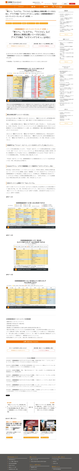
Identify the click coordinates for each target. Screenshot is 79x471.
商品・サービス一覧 (34, 459)
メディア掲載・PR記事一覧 (13, 461)
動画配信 (24, 23)
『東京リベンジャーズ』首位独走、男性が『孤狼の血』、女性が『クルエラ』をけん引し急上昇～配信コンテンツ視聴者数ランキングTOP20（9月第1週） (44, 406)
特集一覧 (46, 6)
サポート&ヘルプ (47, 3)
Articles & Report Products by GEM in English (38, 461)
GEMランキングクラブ (31, 23)
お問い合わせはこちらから (31, 341)
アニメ (37, 23)
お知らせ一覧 (55, 463)
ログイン (72, 3)
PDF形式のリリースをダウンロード (18, 46)
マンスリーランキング (43, 23)
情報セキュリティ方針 (12, 467)
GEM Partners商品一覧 (54, 4)
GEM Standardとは (38, 3)
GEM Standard (14, 2)
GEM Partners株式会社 (57, 469)
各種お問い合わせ (34, 467)
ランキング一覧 (55, 459)
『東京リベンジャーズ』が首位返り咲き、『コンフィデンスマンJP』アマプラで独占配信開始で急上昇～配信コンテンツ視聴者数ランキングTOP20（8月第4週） (17, 407)
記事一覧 (33, 6)
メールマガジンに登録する (44, 46)
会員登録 (65, 3)
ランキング (20, 6)
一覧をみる (66, 34)
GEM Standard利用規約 (13, 463)
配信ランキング (8, 23)
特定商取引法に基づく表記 (13, 469)
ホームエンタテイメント (17, 23)
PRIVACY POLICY (12, 465)
